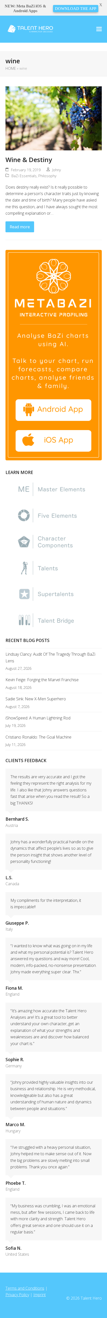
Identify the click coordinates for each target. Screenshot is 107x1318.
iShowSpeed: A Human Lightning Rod (37, 718)
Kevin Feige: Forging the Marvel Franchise (42, 679)
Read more (20, 227)
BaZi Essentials (24, 175)
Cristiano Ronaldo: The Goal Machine (38, 737)
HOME (10, 68)
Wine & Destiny (28, 159)
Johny (56, 169)
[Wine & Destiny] (53, 118)
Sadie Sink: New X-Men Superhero (35, 699)
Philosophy (47, 175)
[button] (99, 29)
